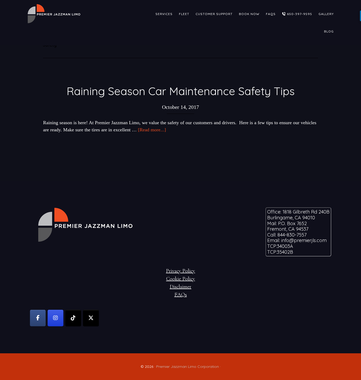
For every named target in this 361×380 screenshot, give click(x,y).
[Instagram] (55, 318)
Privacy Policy (180, 271)
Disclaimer (180, 287)
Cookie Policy (180, 279)
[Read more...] (152, 129)
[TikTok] (73, 318)
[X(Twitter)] (91, 318)
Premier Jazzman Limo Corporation (187, 366)
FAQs (180, 294)
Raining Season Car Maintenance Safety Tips (181, 91)
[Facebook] (38, 318)
